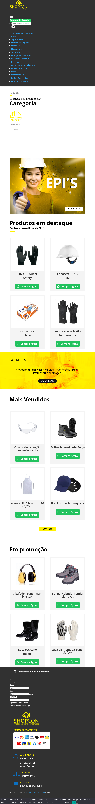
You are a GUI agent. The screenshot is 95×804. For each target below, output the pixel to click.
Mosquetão (16, 46)
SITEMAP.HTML (28, 776)
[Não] (77, 803)
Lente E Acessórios (19, 78)
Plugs (13, 71)
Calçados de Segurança (22, 33)
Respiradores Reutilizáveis (23, 65)
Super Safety (17, 39)
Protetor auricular (19, 68)
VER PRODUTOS (74, 209)
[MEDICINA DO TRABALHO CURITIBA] (19, 9)
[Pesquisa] (13, 26)
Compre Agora (29, 286)
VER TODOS (47, 529)
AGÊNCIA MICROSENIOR (35, 793)
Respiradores (17, 62)
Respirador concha (20, 59)
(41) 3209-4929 (26, 759)
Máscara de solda (19, 81)
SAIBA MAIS (47, 380)
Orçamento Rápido (20, 20)
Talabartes (16, 52)
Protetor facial (17, 75)
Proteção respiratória (21, 55)
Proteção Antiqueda (20, 42)
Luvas (13, 36)
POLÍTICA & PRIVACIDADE (31, 786)
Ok (74, 802)
